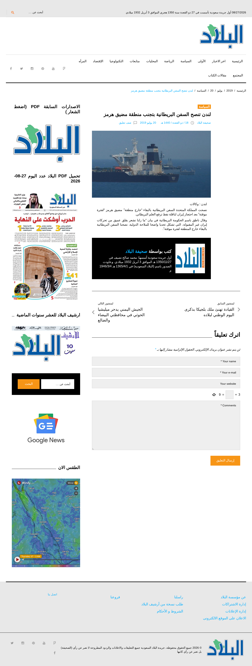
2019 (229, 90)
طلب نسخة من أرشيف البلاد (162, 604)
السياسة (186, 61)
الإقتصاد (98, 61)
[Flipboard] (64, 68)
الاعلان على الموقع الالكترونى (224, 618)
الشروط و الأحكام (170, 611)
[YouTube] (53, 68)
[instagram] (32, 68)
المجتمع (238, 75)
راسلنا (178, 597)
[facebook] (11, 68)
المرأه (82, 61)
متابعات (135, 61)
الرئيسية (237, 61)
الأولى (202, 61)
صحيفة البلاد (204, 122)
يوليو (219, 90)
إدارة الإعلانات (235, 611)
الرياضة (169, 61)
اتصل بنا (52, 594)
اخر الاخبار (218, 61)
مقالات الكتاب (217, 75)
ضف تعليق (125, 122)
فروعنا (115, 597)
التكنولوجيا (116, 61)
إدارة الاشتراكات (234, 604)
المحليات (152, 61)
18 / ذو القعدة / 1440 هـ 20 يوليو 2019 (164, 122)
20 (211, 90)
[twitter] (21, 68)
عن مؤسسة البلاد (233, 597)
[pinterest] (43, 68)
